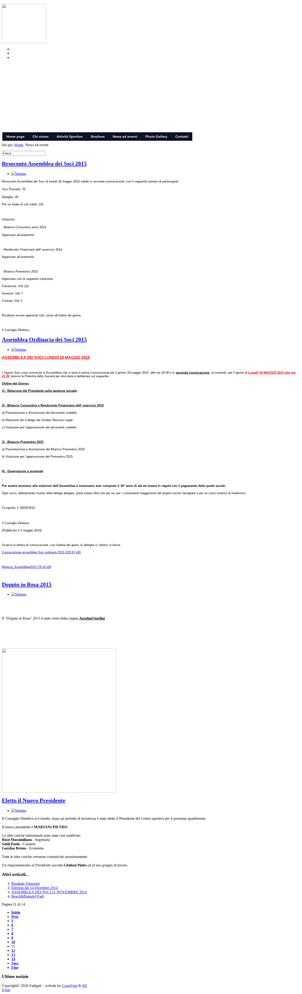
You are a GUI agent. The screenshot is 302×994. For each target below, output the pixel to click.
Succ (15, 963)
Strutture (98, 136)
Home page (15, 136)
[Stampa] (18, 174)
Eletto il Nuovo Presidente (33, 800)
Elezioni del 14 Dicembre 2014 (34, 888)
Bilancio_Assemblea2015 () (26, 567)
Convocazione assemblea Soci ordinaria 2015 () (41, 552)
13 (13, 955)
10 (13, 942)
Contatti (181, 136)
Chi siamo (41, 136)
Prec (15, 917)
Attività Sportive (70, 136)
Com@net (69, 986)
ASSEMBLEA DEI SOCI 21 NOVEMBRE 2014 (49, 892)
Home (18, 145)
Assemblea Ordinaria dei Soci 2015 (44, 339)
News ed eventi (125, 136)
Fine (14, 967)
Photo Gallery (156, 136)
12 (13, 950)
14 (13, 959)
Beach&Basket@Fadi (27, 896)
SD (84, 986)
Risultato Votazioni (25, 884)
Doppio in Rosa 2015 (26, 584)
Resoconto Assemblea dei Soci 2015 (44, 164)
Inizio (15, 912)
